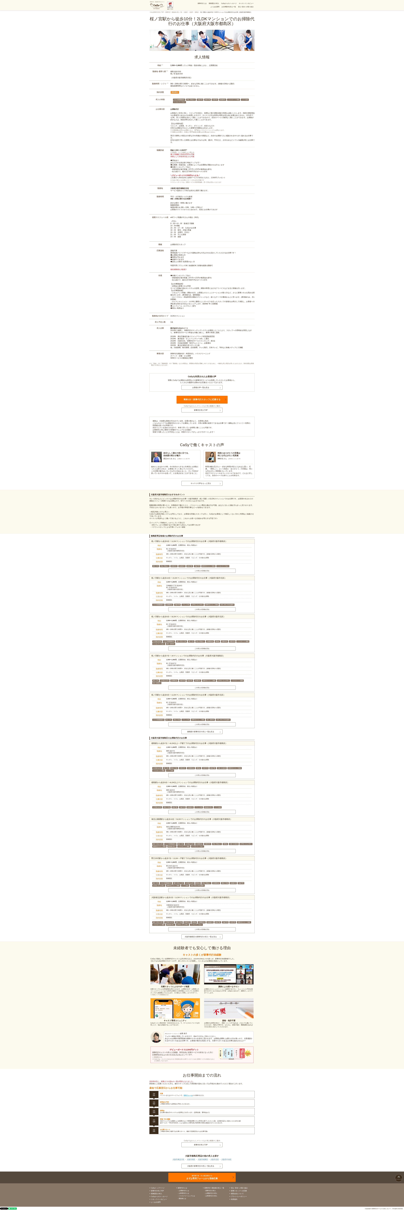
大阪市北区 (214, 1159)
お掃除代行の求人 (211, 1193)
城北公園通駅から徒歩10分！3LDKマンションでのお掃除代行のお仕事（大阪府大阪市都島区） (191, 819)
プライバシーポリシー (239, 1196)
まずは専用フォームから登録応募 (202, 1177)
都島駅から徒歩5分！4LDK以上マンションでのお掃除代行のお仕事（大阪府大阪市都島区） (190, 782)
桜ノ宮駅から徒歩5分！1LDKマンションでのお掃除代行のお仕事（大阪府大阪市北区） (188, 695)
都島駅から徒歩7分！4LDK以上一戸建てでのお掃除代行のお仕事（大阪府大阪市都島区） (189, 743)
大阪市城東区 (203, 1159)
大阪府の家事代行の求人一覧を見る (200, 1166)
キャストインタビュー (246, 3)
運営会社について (237, 1193)
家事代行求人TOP (201, 410)
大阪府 (185, 12)
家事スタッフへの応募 (239, 1191)
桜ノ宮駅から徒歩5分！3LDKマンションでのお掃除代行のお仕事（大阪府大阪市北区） (188, 617)
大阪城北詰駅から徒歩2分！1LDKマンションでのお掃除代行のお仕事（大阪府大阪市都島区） (191, 897)
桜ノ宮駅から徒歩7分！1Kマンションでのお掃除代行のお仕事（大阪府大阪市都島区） (188, 656)
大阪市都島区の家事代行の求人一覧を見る (201, 937)
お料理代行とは (184, 1193)
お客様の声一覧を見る (200, 387)
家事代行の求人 (210, 1190)
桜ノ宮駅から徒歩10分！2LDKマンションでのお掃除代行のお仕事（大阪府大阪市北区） (188, 578)
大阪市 (191, 12)
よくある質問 (215, 7)
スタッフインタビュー (159, 1199)
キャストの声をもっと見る (201, 483)
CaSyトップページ (157, 1188)
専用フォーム (188, 1095)
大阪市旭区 (191, 1159)
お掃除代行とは (184, 1190)
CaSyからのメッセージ (229, 3)
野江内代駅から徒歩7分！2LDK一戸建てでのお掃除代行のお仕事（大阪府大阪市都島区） (189, 858)
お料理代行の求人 (211, 1196)
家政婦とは (182, 1198)
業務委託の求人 (214, 3)
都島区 (197, 12)
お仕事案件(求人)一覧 (229, 7)
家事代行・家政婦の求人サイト (157, 1)
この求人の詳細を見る (202, 571)
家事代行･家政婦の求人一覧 (214, 1188)
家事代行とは (202, 3)
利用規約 (234, 1199)
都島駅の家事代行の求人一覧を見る (200, 732)
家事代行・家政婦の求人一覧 (173, 12)
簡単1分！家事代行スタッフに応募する (202, 399)
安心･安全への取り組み (246, 7)
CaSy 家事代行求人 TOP (157, 12)
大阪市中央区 (226, 1159)
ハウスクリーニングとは (187, 1196)
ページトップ (399, 1179)
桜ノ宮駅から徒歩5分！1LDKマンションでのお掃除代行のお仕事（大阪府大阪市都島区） (189, 541)
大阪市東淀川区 (178, 1159)
